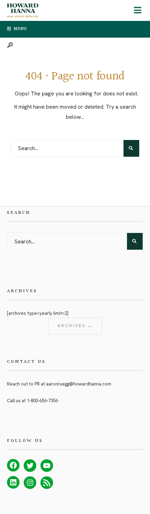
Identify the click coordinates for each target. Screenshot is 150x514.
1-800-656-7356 (42, 401)
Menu (20, 28)
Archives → (75, 325)
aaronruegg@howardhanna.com (78, 384)
